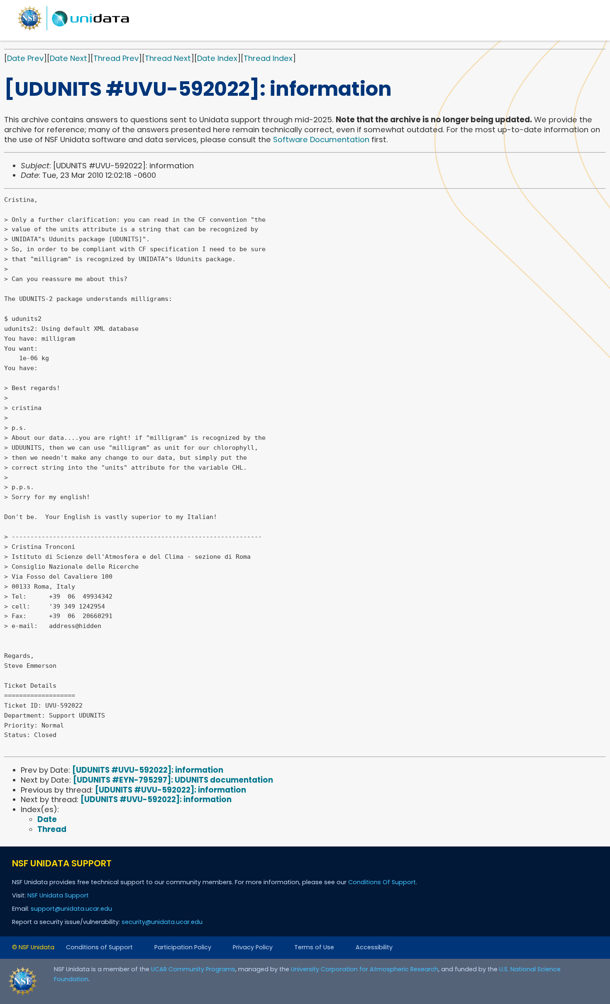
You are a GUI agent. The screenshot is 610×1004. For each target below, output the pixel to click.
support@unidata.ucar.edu (71, 909)
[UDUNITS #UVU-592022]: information (147, 770)
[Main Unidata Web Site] (73, 30)
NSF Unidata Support (58, 895)
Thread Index (268, 58)
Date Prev (25, 58)
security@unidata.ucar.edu (162, 922)
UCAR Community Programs (193, 969)
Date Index (217, 58)
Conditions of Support (99, 947)
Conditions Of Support (382, 882)
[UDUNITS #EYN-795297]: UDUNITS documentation (173, 780)
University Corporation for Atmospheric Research (364, 969)
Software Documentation (321, 139)
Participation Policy (182, 947)
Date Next (68, 58)
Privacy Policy (253, 947)
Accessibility (374, 947)
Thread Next (168, 58)
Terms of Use (314, 947)
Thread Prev (116, 58)
